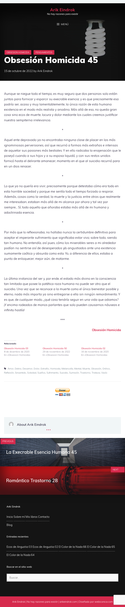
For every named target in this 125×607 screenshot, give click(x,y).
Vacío (104, 372)
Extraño (45, 368)
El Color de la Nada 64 (20, 555)
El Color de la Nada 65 (101, 546)
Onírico (106, 368)
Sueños (41, 372)
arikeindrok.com (68, 601)
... (48, 427)
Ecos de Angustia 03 (19, 546)
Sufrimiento (53, 372)
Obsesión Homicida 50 (55, 348)
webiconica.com (104, 601)
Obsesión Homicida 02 (93, 348)
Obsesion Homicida (18, 52)
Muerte (86, 368)
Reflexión (9, 372)
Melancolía (67, 368)
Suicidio (64, 372)
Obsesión (96, 368)
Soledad (31, 372)
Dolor (37, 368)
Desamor (28, 368)
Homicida (55, 368)
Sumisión (74, 372)
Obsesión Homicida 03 (16, 348)
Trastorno (85, 372)
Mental (77, 368)
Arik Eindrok (62, 9)
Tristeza (96, 372)
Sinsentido (20, 372)
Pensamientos (43, 52)
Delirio (18, 368)
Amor (11, 368)
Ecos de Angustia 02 (45, 546)
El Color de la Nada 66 (72, 546)
